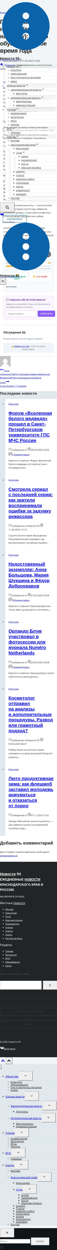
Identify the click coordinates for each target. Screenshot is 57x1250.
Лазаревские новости (28, 1011)
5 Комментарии (20, 667)
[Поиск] (50, 985)
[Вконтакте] (2, 215)
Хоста (25, 164)
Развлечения (18, 113)
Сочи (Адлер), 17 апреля (13, 384)
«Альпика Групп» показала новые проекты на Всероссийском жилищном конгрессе (25, 374)
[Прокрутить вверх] (3, 1061)
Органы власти (15, 1096)
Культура (16, 70)
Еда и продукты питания (26, 78)
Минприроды (24, 102)
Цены (14, 81)
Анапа (19, 187)
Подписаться (14, 218)
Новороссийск (25, 179)
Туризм (9, 951)
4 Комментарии (20, 600)
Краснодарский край (24, 1177)
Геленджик (22, 183)
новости (32, 879)
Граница (16, 133)
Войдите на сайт (21, 346)
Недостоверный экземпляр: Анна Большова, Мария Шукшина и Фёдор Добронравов (29, 574)
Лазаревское (29, 160)
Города (9, 1165)
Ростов (15, 198)
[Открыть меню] (3, 281)
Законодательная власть (26, 1106)
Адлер (24, 157)
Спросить (46, 314)
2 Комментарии (20, 454)
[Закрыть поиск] (7, 1232)
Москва (15, 141)
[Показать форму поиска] (7, 207)
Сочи (8, 916)
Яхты (14, 121)
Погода (15, 125)
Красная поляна (31, 168)
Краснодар (22, 149)
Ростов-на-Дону (13, 938)
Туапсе (20, 176)
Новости (8, 874)
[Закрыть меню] (0, 1067)
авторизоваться (8, 855)
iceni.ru (28, 1024)
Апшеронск (23, 190)
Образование (19, 74)
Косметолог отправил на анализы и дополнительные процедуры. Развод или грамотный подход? (30, 714)
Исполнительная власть (26, 1118)
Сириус (20, 172)
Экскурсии (17, 117)
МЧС (7, 958)
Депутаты (21, 94)
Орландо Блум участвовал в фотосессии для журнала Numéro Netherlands (27, 641)
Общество (11, 1076)
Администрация (25, 105)
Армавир (21, 194)
